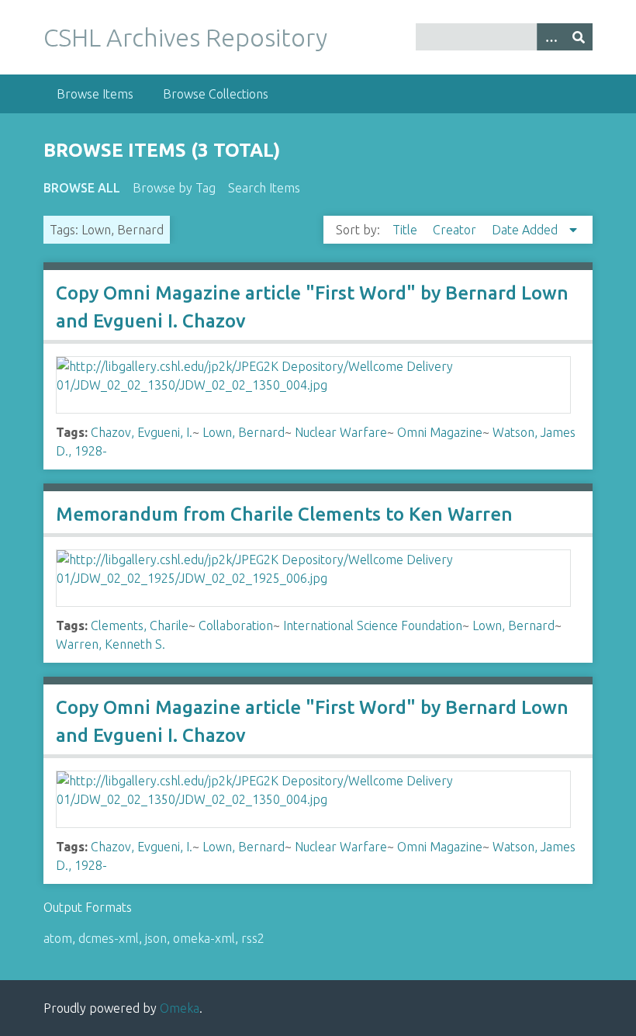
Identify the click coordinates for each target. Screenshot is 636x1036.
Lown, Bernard (243, 432)
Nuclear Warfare (341, 432)
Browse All (81, 188)
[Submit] (579, 36)
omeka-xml (204, 938)
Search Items (264, 188)
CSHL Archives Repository (185, 37)
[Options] (551, 36)
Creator (456, 230)
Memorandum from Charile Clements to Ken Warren (284, 514)
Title (406, 230)
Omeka (179, 1008)
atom (57, 938)
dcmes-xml (108, 938)
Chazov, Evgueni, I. (141, 432)
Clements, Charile (139, 625)
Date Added (526, 230)
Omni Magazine (439, 432)
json (156, 938)
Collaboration (236, 625)
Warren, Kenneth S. (110, 644)
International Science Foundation (372, 625)
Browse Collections (215, 94)
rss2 (252, 938)
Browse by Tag (174, 188)
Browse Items (95, 94)
